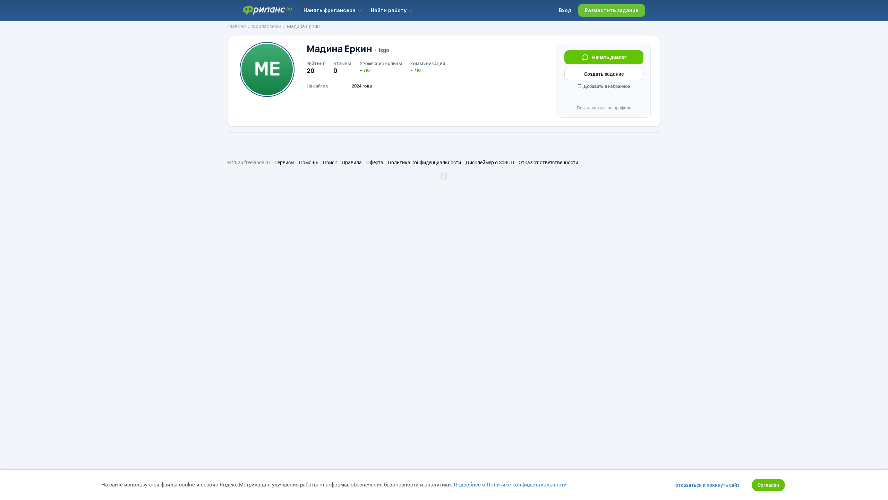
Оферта (374, 162)
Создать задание (604, 74)
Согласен (768, 485)
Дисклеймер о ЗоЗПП (490, 162)
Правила (352, 162)
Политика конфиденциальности (424, 162)
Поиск (330, 162)
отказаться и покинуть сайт (707, 485)
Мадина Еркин (339, 49)
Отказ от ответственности (548, 162)
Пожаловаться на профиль (604, 108)
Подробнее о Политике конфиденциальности (510, 485)
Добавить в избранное (606, 86)
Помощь (308, 162)
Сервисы (284, 162)
